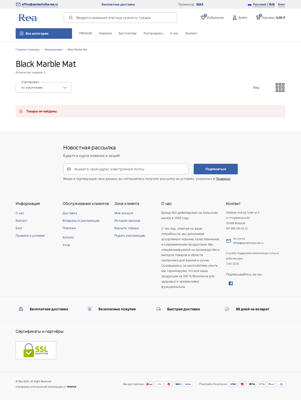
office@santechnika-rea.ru (40, 4)
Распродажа (153, 33)
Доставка (70, 213)
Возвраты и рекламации (81, 221)
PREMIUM (85, 33)
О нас (174, 33)
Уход (66, 245)
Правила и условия (30, 236)
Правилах (223, 179)
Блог (281, 4)
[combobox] (43, 87)
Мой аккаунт (123, 213)
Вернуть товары (126, 228)
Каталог (68, 237)
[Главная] (28, 17)
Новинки (105, 33)
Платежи (69, 228)
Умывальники (53, 49)
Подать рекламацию (129, 236)
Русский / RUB (264, 4)
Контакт (191, 33)
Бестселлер (128, 33)
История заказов (127, 221)
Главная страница (27, 49)
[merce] (71, 386)
